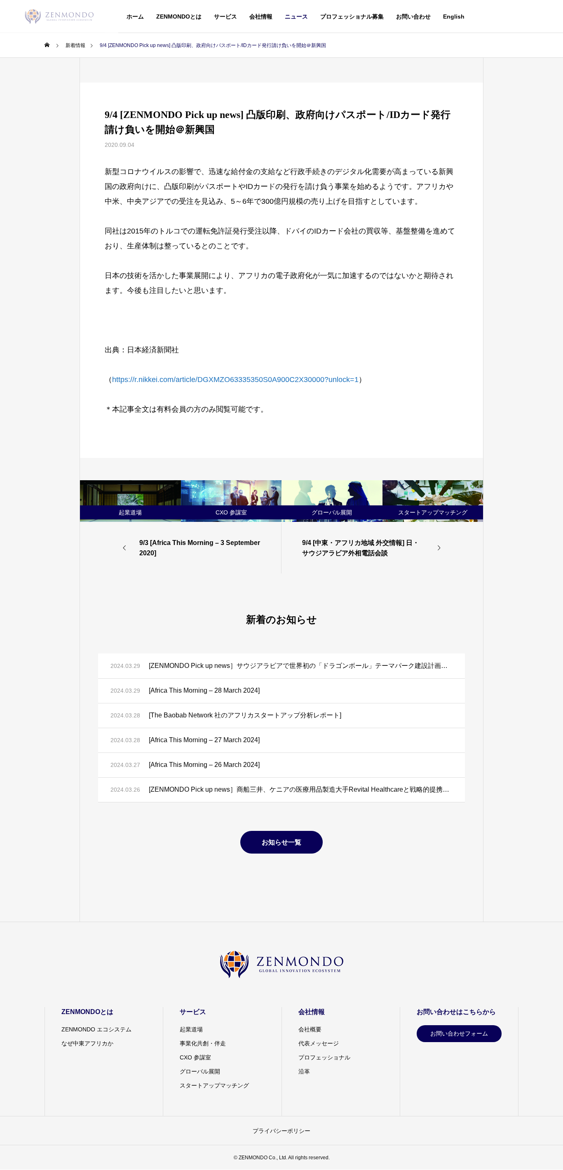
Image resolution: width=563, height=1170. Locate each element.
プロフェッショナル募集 (352, 16)
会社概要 (309, 1029)
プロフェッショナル (324, 1057)
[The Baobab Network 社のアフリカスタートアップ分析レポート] (245, 715)
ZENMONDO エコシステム (96, 1029)
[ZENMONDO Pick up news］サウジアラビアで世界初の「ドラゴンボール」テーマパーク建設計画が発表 (301, 665)
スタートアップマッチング (214, 1085)
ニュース (296, 16)
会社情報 (260, 16)
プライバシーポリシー (281, 1131)
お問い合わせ (413, 16)
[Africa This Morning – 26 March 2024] (204, 764)
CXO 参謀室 (195, 1057)
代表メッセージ (318, 1043)
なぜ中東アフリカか (87, 1043)
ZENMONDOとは (179, 16)
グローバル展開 (200, 1071)
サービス (225, 16)
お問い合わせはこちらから (456, 1011)
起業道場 (191, 1029)
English (453, 16)
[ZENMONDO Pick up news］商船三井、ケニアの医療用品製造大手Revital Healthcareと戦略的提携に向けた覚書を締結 (301, 789)
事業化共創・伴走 (203, 1043)
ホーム (135, 16)
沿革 (304, 1071)
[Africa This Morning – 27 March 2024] (204, 739)
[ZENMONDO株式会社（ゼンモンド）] (59, 16)
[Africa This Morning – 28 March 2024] (204, 690)
